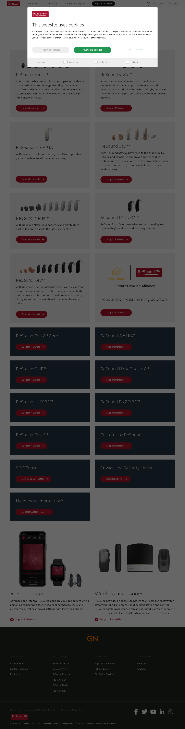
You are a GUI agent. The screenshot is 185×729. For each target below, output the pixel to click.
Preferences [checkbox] (72, 62)
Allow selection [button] (51, 49)
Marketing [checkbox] (134, 62)
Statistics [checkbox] (102, 62)
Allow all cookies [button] (92, 49)
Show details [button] (133, 50)
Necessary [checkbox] (40, 62)
